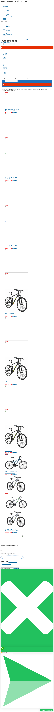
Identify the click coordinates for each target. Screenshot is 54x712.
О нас (4, 11)
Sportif (4, 59)
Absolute (5, 53)
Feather (4, 57)
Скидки (7, 10)
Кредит (7, 14)
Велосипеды (5, 6)
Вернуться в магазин (12, 562)
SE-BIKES (8, 8)
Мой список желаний (7, 16)
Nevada (4, 58)
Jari (3, 50)
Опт (6, 15)
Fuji (6, 7)
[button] (27, 21)
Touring (4, 52)
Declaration (5, 55)
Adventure (5, 54)
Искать (2, 43)
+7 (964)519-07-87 (9, 41)
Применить (15, 568)
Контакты (5, 19)
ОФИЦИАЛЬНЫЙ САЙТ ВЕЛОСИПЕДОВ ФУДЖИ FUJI (14, 555)
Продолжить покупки (6, 564)
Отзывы (4, 18)
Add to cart (14, 112)
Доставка (8, 12)
